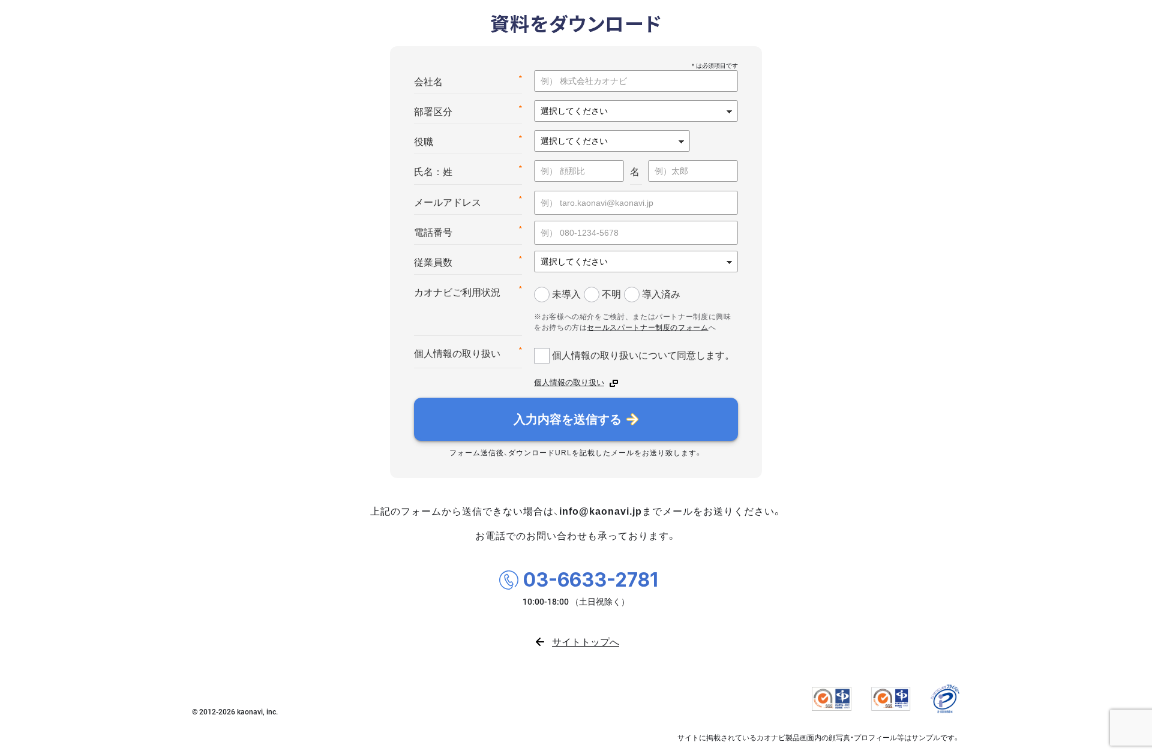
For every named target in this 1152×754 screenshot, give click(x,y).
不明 (611, 294)
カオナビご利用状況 (468, 291)
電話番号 (468, 231)
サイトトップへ (585, 641)
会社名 (468, 80)
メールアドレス (468, 201)
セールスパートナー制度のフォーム (647, 327)
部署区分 (468, 110)
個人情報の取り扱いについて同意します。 (643, 355)
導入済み (661, 294)
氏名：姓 (468, 170)
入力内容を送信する (568, 419)
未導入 (566, 294)
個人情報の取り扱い (468, 352)
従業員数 (468, 261)
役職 (468, 140)
